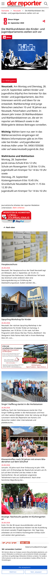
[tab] (6, 37)
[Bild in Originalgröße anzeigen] (24, 54)
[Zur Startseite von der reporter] (24, 4)
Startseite (5, 10)
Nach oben (10, 227)
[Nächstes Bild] (46, 57)
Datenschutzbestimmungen (36, 547)
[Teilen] (44, 21)
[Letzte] (2, 57)
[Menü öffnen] (3, 3)
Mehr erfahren (18, 208)
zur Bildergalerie (9, 80)
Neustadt (17, 10)
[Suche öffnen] (46, 3)
